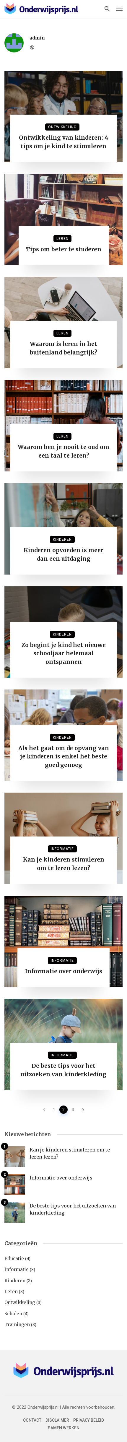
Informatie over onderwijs (63, 971)
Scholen (13, 1313)
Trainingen (17, 1324)
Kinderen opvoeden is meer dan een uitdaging (63, 554)
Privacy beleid (88, 1420)
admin (37, 38)
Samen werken (63, 1427)
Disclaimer (57, 1420)
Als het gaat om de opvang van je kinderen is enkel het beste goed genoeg (63, 756)
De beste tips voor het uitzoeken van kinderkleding (63, 1070)
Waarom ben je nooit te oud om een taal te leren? (63, 451)
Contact (32, 1420)
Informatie (62, 849)
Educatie (14, 1258)
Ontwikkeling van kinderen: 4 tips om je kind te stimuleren (63, 142)
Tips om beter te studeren (63, 249)
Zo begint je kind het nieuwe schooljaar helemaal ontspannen (64, 653)
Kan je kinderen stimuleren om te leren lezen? (63, 864)
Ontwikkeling (62, 127)
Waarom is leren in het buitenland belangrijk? (63, 348)
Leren (62, 239)
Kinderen (62, 539)
